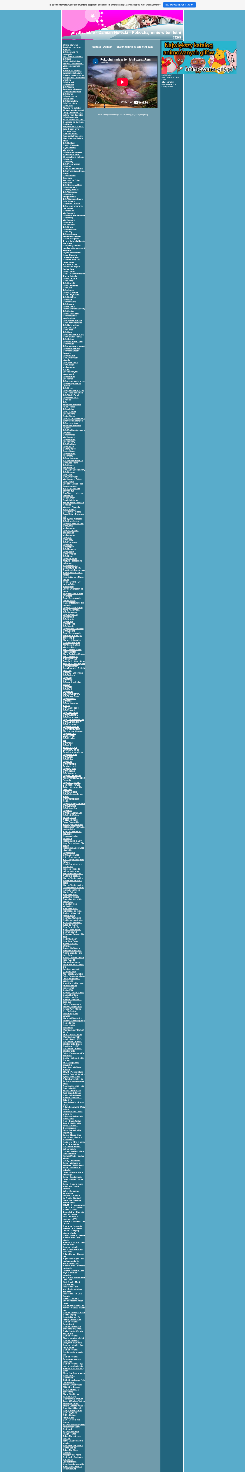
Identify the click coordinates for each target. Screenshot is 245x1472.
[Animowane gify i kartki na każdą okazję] (199, 73)
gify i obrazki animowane (168, 83)
